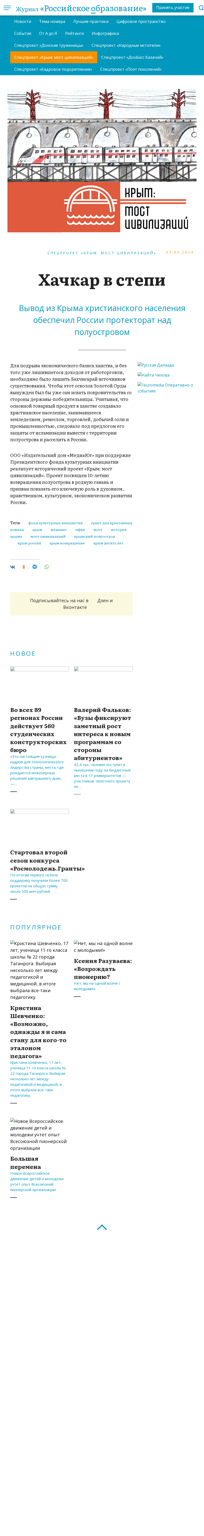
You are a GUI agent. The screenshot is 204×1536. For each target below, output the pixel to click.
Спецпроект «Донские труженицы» (49, 45)
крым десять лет (108, 542)
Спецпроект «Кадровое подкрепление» (53, 69)
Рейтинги (74, 33)
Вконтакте (75, 607)
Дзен (102, 600)
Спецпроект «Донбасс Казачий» (132, 57)
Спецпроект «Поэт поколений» (131, 69)
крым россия (29, 542)
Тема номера (52, 21)
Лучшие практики (90, 21)
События (22, 33)
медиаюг (59, 529)
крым (37, 529)
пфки (80, 529)
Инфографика (105, 33)
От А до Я (48, 33)
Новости (22, 21)
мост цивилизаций (48, 536)
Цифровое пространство (141, 21)
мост (98, 529)
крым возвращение (67, 542)
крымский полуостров (94, 536)
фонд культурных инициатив (55, 522)
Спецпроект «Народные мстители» (126, 45)
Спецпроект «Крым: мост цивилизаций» (53, 57)
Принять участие (173, 7)
